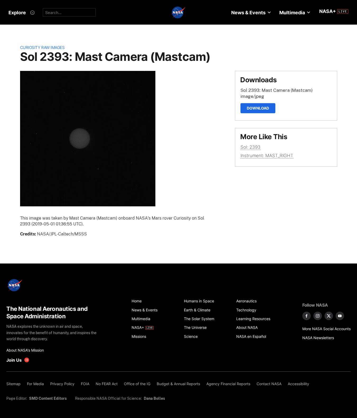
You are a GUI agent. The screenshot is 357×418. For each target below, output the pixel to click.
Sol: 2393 (250, 147)
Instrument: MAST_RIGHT (266, 155)
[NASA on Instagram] (317, 316)
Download (258, 108)
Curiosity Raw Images (42, 47)
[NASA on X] (328, 316)
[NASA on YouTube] (340, 316)
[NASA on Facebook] (306, 316)
